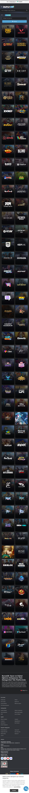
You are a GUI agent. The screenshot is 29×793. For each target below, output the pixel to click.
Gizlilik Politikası (4, 710)
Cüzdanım (3, 721)
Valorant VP (17, 730)
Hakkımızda (3, 699)
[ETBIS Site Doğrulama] (14, 764)
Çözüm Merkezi (4, 703)
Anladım (14, 790)
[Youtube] (8, 758)
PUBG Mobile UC (4, 730)
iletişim (16, 699)
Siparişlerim (3, 723)
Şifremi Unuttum (4, 719)
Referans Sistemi (18, 703)
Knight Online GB (4, 731)
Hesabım (16, 719)
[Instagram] (5, 758)
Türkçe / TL (24, 690)
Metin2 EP (16, 733)
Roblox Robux (3, 733)
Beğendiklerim (17, 721)
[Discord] (11, 758)
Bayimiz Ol (17, 701)
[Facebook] (2, 758)
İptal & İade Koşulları (19, 712)
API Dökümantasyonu (5, 705)
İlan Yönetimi (17, 723)
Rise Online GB (17, 731)
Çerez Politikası (17, 714)
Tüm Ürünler (3, 701)
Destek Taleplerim (4, 724)
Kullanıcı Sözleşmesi (18, 710)
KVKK (2, 714)
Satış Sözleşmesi (4, 712)
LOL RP (2, 735)
